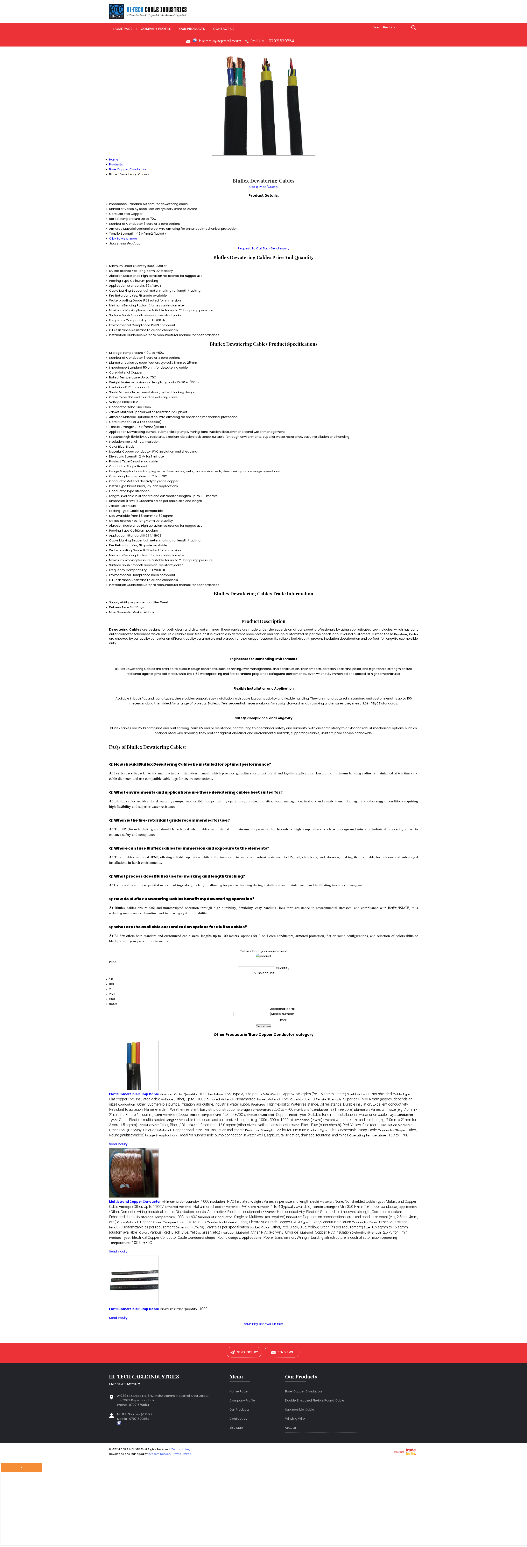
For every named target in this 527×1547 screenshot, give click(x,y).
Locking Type (119, 511)
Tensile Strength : (355, 1207)
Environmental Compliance (129, 325)
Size (112, 515)
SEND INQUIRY (254, 1324)
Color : (336, 1125)
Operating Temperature (127, 476)
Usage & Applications (125, 471)
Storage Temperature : (265, 1109)
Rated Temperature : (216, 1115)
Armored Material (122, 417)
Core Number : (302, 1099)
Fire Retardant (120, 295)
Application (117, 432)
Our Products (192, 28)
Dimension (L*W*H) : (212, 1227)
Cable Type (118, 397)
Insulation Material (123, 441)
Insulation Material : (260, 1232)
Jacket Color (119, 506)
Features (116, 436)
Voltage (115, 402)
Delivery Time (119, 607)
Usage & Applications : (246, 1135)
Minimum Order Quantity (127, 266)
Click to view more (123, 238)
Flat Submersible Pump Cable (134, 1094)
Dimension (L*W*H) (123, 501)
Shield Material (120, 392)
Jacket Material (121, 412)
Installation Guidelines (126, 335)
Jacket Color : (163, 1125)
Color (113, 446)
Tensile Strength (121, 427)
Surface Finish (119, 315)
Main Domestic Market (126, 612)
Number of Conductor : (323, 1109)
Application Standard (125, 285)
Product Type (119, 461)
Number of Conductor (126, 357)
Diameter (116, 362)
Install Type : (342, 1115)
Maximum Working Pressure (130, 310)
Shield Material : (369, 1094)
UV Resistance (120, 271)
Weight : (308, 1094)
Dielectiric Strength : (275, 1130)
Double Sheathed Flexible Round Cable (314, 1400)
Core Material (119, 372)
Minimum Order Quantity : (184, 1094)
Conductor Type (121, 491)
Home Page (123, 28)
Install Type (117, 486)
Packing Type (119, 280)
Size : (239, 1125)
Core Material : (171, 1115)
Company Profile (156, 28)
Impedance (118, 367)
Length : (229, 1120)
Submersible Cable (299, 1409)
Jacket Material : (272, 1099)
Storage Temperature (126, 352)
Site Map (236, 1427)
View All (290, 1428)
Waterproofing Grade (125, 300)
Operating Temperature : (378, 1135)
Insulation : (238, 1094)
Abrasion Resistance (124, 276)
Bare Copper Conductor (303, 1391)
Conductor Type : (379, 1222)
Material (115, 451)
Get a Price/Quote (263, 187)
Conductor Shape (122, 466)
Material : (201, 1130)
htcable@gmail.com (220, 41)
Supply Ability (119, 602)
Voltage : (183, 1099)
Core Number (119, 422)
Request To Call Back (254, 248)
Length (114, 496)
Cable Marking (120, 290)
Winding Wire (295, 1418)
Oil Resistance (120, 330)
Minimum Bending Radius (128, 305)
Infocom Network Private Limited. (170, 1454)
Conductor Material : (266, 1115)
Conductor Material (124, 481)
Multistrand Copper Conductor (135, 1201)
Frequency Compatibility (128, 320)
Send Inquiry (280, 248)
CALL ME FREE (274, 1324)
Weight (114, 382)
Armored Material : (230, 1099)
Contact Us (223, 28)
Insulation (116, 387)
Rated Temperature (124, 377)
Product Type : (342, 1130)
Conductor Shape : (207, 1237)
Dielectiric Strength (123, 456)
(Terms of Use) (180, 1449)
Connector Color (122, 407)
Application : (184, 1104)
